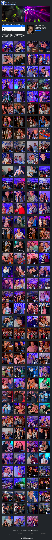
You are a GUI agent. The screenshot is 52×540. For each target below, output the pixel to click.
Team (26, 3)
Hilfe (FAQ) (30, 3)
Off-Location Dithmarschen (9, 30)
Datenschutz (43, 533)
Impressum (43, 534)
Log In (50, 3)
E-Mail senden (37, 30)
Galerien (23, 3)
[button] (7, 534)
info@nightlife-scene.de (17, 33)
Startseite (19, 3)
